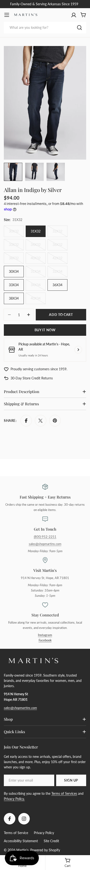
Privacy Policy (44, 833)
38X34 (14, 298)
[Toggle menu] (7, 15)
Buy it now (45, 330)
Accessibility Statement (21, 841)
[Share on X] (40, 420)
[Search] (79, 27)
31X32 (36, 231)
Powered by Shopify (45, 850)
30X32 (16, 233)
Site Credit (51, 841)
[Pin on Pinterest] (55, 420)
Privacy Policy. (14, 799)
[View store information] (78, 350)
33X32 (16, 246)
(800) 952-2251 (45, 537)
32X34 (60, 273)
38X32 (16, 260)
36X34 (57, 285)
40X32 (38, 260)
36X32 (60, 246)
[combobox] (45, 27)
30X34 (14, 271)
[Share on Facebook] (26, 420)
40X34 (38, 300)
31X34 (38, 273)
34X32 (38, 246)
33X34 (14, 285)
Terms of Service (16, 833)
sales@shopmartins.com (45, 544)
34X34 (38, 287)
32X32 (60, 233)
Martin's (22, 850)
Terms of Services (64, 793)
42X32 (60, 260)
